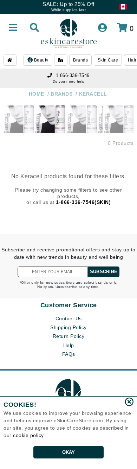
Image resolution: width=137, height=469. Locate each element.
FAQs (68, 354)
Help (68, 345)
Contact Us (69, 318)
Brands (80, 60)
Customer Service (68, 305)
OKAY (68, 452)
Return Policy (69, 336)
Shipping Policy (68, 327)
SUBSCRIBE (103, 271)
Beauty (40, 60)
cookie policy (28, 435)
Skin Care (108, 60)
